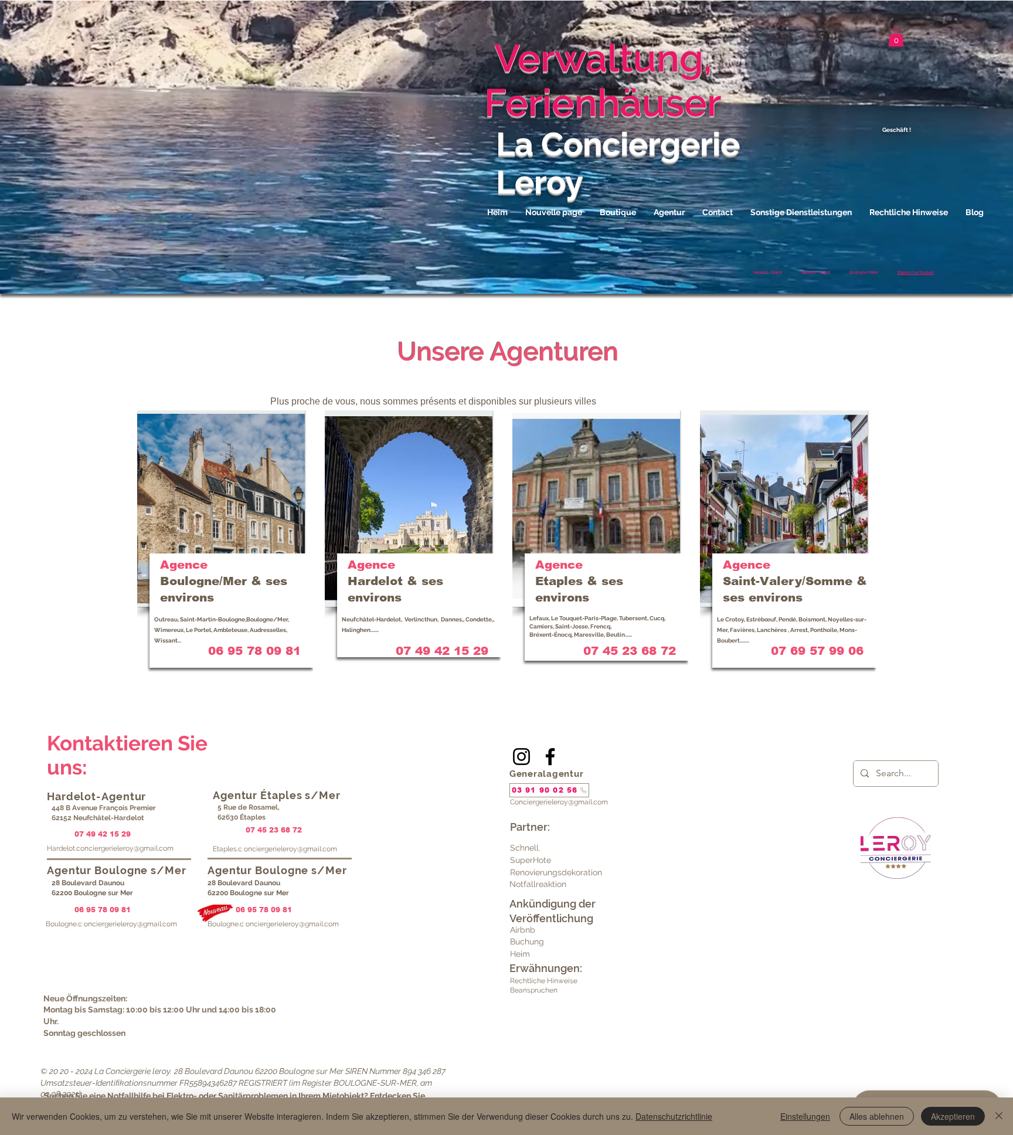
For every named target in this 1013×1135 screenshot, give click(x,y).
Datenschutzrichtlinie (673, 1116)
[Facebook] (550, 756)
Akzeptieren (953, 1116)
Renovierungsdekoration (556, 872)
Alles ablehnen (876, 1116)
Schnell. (525, 847)
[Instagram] (521, 756)
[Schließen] (999, 1116)
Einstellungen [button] (805, 1116)
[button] (896, 37)
